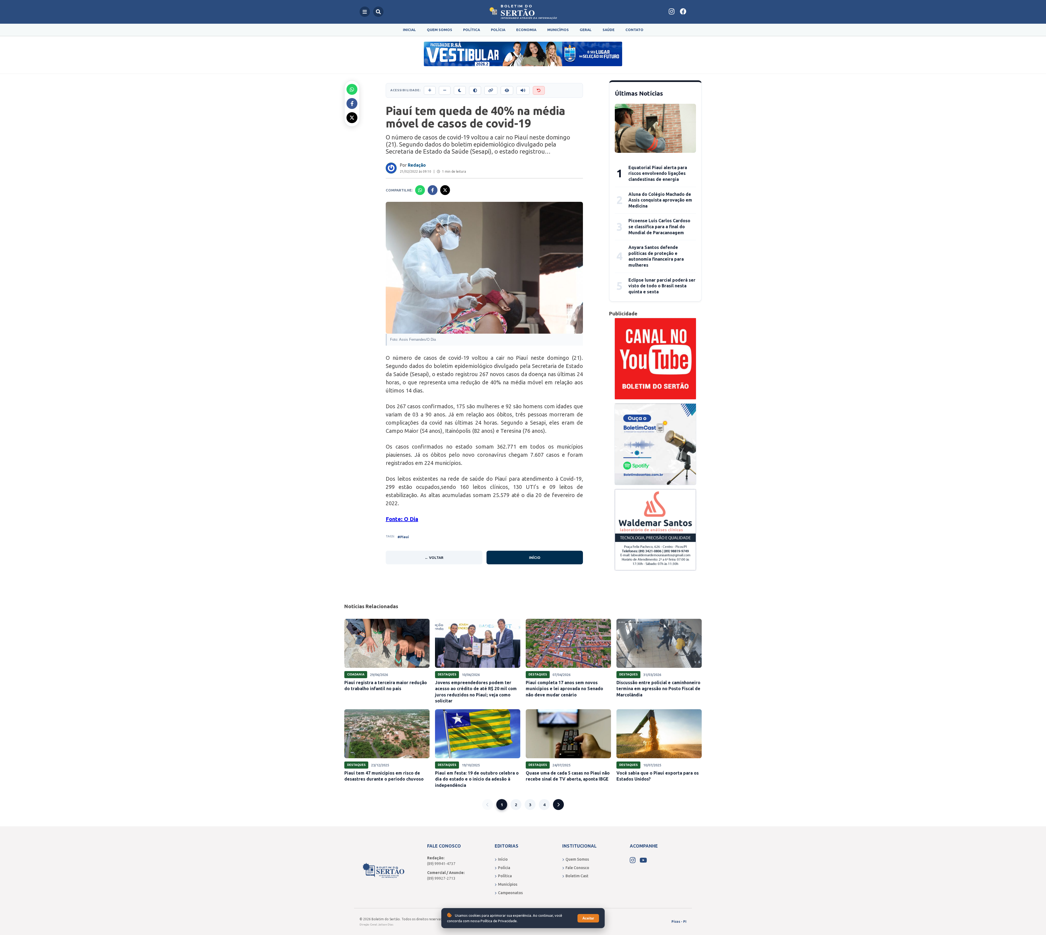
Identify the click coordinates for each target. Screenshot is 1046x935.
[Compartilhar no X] (351, 117)
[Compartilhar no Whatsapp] (351, 89)
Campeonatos (510, 893)
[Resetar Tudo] (539, 90)
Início (534, 557)
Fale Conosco (577, 868)
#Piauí (403, 537)
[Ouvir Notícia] (523, 90)
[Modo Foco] (507, 90)
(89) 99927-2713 (441, 878)
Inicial (409, 30)
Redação (417, 165)
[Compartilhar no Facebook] (351, 103)
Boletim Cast (576, 876)
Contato (634, 30)
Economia (526, 30)
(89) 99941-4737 (441, 863)
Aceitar (588, 918)
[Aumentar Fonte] (430, 90)
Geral (586, 30)
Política (471, 30)
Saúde (609, 30)
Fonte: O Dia (402, 519)
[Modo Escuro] (460, 90)
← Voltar (434, 557)
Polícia (498, 30)
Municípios (558, 30)
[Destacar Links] (490, 90)
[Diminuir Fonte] (445, 90)
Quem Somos (439, 30)
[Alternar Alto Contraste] (475, 90)
